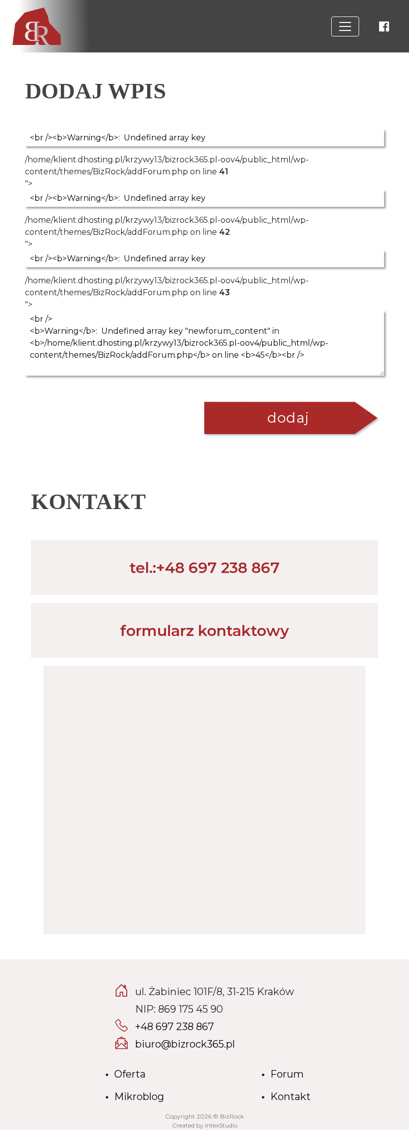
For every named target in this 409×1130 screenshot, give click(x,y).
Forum (287, 1074)
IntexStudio (221, 1125)
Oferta (130, 1074)
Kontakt (290, 1097)
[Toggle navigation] (345, 26)
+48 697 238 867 (174, 1027)
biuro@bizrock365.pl (185, 1044)
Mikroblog (139, 1097)
